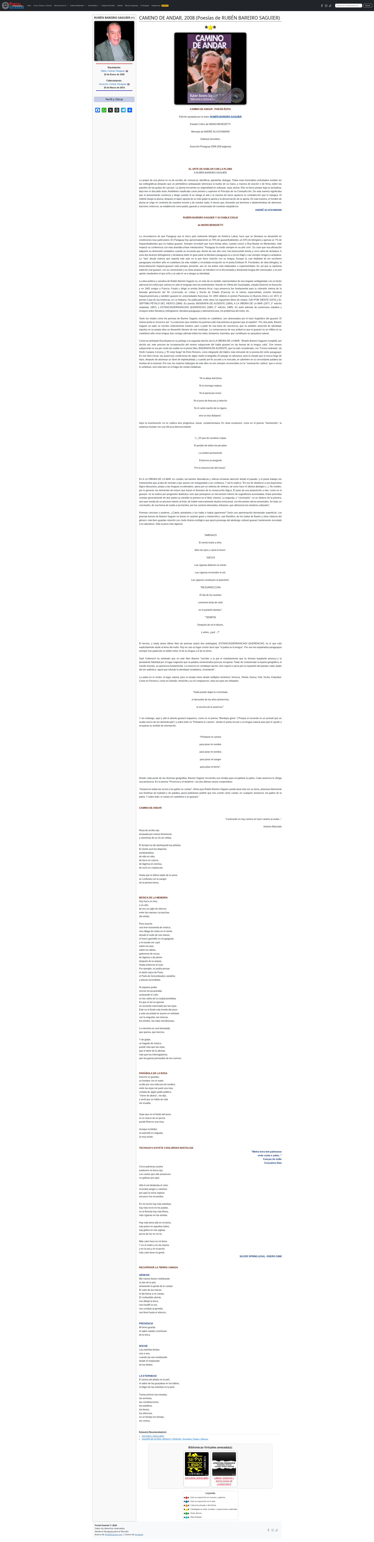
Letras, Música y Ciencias (42, 5)
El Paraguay (145, 5)
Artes (29, 5)
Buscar (367, 5)
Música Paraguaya (131, 5)
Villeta (103, 71)
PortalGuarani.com (113, 1534)
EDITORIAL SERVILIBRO (153, 1436)
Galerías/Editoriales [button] (77, 5)
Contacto (139, 1534)
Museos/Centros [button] (60, 5)
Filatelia (120, 5)
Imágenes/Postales (108, 5)
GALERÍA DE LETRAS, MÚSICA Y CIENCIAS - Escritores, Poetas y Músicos (175, 1439)
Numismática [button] (93, 5)
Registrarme (159, 5)
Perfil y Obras (114, 99)
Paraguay (120, 71)
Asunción (103, 84)
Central (111, 71)
